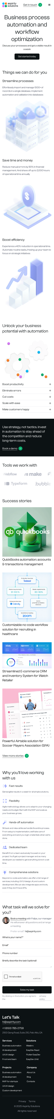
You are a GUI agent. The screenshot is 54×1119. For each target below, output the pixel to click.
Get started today (27, 56)
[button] (49, 5)
